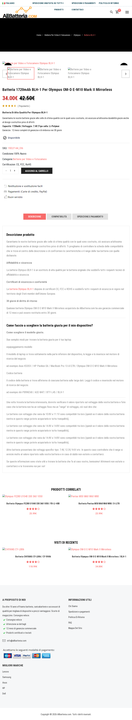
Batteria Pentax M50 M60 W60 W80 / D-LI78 (99, 503)
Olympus (77, 35)
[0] (117, 12)
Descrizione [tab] (34, 216)
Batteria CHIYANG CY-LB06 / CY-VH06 (33, 556)
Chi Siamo (73, 606)
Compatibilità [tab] (59, 216)
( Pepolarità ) (24, 106)
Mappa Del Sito (75, 628)
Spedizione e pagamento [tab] (90, 216)
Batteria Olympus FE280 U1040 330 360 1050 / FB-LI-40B (33, 503)
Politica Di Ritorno (109, 3)
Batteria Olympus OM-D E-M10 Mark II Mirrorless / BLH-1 (99, 556)
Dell (4, 693)
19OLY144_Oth (15, 148)
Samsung (6, 677)
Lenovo (5, 671)
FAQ (70, 622)
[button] (6, 74)
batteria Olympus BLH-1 (21, 289)
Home (39, 35)
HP (3, 688)
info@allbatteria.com (16, 640)
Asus (4, 682)
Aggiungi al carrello (36, 171)
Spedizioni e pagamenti (84, 3)
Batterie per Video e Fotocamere (57, 35)
